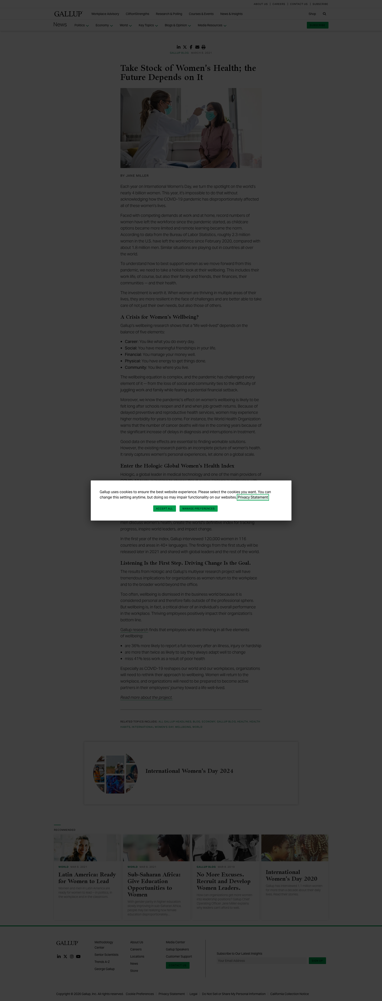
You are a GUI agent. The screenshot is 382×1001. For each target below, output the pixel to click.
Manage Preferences (198, 508)
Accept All (164, 508)
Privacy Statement (253, 497)
